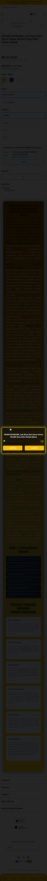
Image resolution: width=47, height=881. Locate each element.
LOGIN (34, 448)
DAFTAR (12, 448)
